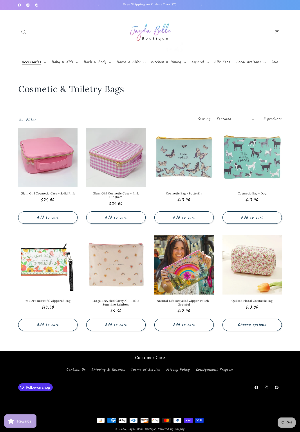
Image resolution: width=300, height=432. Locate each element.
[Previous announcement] (98, 5)
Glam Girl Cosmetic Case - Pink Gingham (116, 195)
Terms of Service (145, 370)
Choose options (252, 325)
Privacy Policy (178, 370)
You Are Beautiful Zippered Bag (48, 301)
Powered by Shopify (171, 429)
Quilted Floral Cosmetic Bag (252, 301)
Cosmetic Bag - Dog (252, 193)
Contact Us (76, 370)
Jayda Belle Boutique (142, 429)
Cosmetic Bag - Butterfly (184, 193)
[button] (24, 32)
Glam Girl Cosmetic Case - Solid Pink (48, 193)
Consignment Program (215, 370)
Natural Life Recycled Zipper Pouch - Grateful (184, 302)
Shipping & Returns (108, 370)
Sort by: (204, 119)
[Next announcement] (202, 5)
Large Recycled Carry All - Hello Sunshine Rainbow (115, 302)
